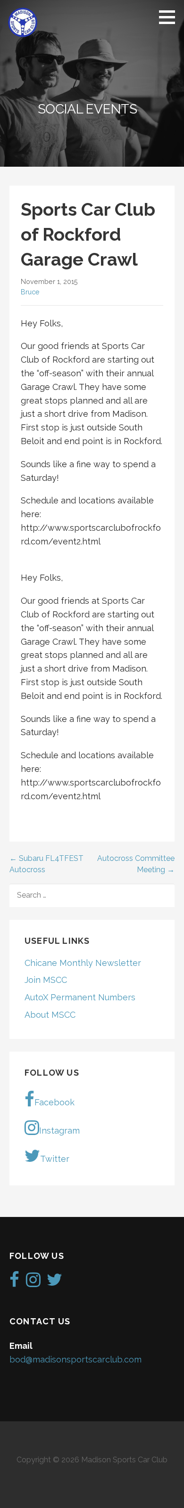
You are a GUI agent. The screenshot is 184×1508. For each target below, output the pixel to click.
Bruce (30, 292)
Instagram (59, 1130)
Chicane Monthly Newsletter (83, 963)
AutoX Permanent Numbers (80, 997)
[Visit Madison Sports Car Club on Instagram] (33, 1283)
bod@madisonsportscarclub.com (75, 1359)
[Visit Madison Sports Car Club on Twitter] (54, 1283)
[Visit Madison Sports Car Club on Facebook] (14, 1283)
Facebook (54, 1102)
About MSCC (50, 1015)
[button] (170, 17)
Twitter (54, 1159)
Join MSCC (46, 980)
